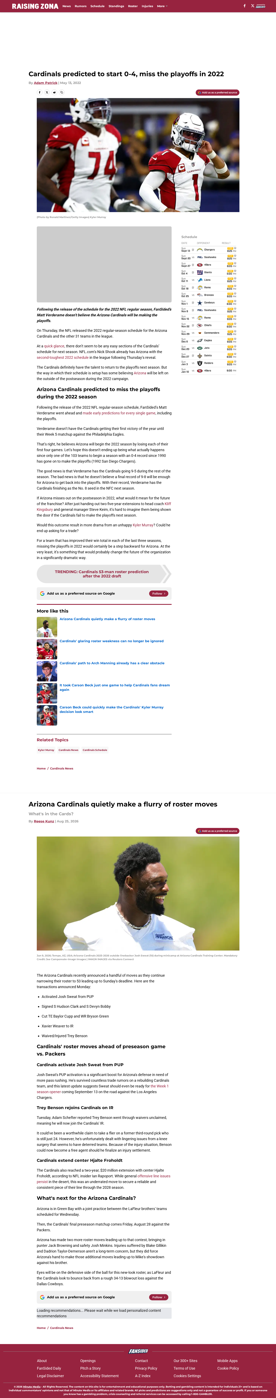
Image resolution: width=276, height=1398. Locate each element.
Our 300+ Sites (185, 1361)
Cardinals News (68, 750)
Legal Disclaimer (50, 1376)
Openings (88, 1361)
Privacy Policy (146, 1368)
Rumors (80, 6)
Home (41, 768)
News (67, 6)
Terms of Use (184, 1368)
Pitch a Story (90, 1368)
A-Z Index (143, 1376)
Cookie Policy (228, 1368)
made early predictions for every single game (119, 413)
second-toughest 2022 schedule (63, 357)
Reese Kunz (44, 821)
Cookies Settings (187, 1376)
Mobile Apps (227, 1361)
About (42, 1361)
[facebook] (245, 5)
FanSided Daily (49, 1368)
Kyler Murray (143, 525)
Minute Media (31, 1386)
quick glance (54, 346)
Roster (133, 6)
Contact (141, 1361)
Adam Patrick (45, 83)
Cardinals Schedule (95, 750)
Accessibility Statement (99, 1376)
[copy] (62, 92)
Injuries (147, 6)
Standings (116, 6)
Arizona (140, 373)
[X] (252, 5)
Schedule (98, 6)
